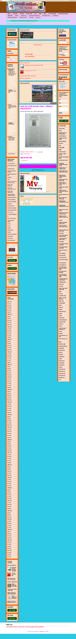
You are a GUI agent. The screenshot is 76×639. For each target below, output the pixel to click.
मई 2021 (9, 466)
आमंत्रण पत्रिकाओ (62, 141)
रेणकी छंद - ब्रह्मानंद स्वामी (25, 78)
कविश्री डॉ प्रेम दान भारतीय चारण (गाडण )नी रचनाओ (63, 191)
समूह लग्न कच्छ (62, 360)
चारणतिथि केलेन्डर (62, 282)
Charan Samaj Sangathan (11, 69)
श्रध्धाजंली (61, 354)
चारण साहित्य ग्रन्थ (62, 265)
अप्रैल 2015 (9, 314)
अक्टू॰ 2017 (9, 377)
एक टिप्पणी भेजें (24, 160)
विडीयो (45, 13)
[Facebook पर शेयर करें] (41, 152)
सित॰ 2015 (9, 324)
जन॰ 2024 (9, 525)
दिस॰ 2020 (9, 456)
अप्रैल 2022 (9, 487)
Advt (60, 379)
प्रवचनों (60, 315)
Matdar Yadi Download (10, 185)
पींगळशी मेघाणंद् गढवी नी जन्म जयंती (14, 585)
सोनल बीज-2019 (62, 373)
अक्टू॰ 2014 (9, 301)
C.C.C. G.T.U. (10, 212)
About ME (31, 17)
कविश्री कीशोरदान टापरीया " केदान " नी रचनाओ (63, 184)
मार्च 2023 (9, 508)
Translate (63, 55)
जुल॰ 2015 (9, 320)
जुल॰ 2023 (9, 517)
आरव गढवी (61, 143)
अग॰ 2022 (9, 496)
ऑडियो (40, 13)
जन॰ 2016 (9, 333)
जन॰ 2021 (9, 458)
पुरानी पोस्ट (53, 166)
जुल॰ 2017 (9, 370)
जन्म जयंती (61, 286)
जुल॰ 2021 (9, 471)
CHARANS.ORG (10, 168)
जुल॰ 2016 (9, 345)
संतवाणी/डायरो (61, 356)
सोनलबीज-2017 (62, 377)
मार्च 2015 (9, 312)
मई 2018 (9, 391)
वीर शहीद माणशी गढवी (63, 346)
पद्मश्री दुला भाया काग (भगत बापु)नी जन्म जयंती (34, 65)
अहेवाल (60, 130)
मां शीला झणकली (11, 124)
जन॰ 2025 (9, 542)
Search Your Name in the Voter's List (12, 182)
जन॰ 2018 (9, 383)
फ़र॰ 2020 (9, 435)
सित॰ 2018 (9, 399)
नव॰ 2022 (9, 502)
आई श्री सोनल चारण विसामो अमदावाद (63, 133)
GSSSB (9, 232)
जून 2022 (9, 491)
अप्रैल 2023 (9, 510)
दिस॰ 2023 (9, 523)
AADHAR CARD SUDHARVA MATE (11, 195)
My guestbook (10, 53)
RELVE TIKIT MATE (11, 218)
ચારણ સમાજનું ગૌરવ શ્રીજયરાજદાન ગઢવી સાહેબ (12, 107)
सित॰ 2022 (9, 498)
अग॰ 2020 (9, 448)
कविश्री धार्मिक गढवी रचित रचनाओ (63, 198)
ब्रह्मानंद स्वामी (61, 317)
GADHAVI (9, 177)
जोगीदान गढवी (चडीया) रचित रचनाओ (32, 51)
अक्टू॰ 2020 (9, 452)
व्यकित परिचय (61, 348)
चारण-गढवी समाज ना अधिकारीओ (63, 272)
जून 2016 (9, 343)
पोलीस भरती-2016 (62, 311)
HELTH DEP (10, 238)
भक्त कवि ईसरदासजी (63, 319)
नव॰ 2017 (9, 379)
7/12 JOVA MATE (11, 163)
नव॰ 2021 (9, 479)
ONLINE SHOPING (11, 199)
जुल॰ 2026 (9, 556)
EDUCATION (10, 236)
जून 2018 (9, 393)
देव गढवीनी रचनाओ (62, 295)
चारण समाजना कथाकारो (63, 259)
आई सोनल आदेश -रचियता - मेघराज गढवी (28, 76)
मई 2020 (9, 441)
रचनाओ (60, 331)
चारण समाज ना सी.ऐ (62, 257)
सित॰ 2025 (9, 550)
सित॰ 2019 (9, 425)
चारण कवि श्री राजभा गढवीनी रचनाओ (63, 239)
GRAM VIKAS (10, 230)
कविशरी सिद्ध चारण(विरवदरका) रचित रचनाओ (63, 164)
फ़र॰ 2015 (9, 310)
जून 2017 (9, 368)
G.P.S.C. (9, 225)
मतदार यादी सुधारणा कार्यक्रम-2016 (62, 329)
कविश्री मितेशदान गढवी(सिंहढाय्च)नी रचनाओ (64, 202)
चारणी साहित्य (15, 13)
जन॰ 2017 (9, 358)
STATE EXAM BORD (11, 208)
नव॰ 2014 (9, 303)
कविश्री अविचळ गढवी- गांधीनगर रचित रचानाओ (63, 172)
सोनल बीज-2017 (62, 371)
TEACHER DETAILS (46, 15)
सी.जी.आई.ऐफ (61, 363)
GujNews (10, 136)
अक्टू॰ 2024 (9, 540)
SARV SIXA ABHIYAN (12, 234)
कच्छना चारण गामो (62, 151)
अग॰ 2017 (9, 372)
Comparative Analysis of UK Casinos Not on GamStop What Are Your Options (12, 73)
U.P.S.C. (9, 223)
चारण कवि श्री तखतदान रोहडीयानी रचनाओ (63, 236)
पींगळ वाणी (61, 307)
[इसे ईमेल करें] (38, 152)
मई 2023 (9, 512)
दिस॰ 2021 (9, 481)
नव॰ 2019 (9, 429)
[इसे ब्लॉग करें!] (39, 152)
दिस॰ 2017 (9, 381)
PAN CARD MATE (11, 240)
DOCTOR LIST (23, 15)
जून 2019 (9, 418)
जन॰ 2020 (9, 433)
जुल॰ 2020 (9, 445)
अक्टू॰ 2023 (9, 519)
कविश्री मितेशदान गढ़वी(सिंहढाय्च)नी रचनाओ (64, 206)
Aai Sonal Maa (11, 153)
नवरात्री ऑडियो (62, 303)
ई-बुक (35, 13)
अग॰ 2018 (9, 397)
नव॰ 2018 (9, 404)
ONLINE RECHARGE (11, 210)
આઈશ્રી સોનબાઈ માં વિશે (30, 70)
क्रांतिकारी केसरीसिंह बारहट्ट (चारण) (63, 223)
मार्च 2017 (9, 362)
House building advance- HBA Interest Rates (11, 138)
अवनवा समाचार (27, 153)
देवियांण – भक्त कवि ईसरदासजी (62, 298)
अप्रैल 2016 (9, 339)
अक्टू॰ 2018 (9, 402)
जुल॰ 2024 (9, 533)
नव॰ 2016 (9, 353)
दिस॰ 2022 (9, 504)
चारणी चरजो (61, 284)
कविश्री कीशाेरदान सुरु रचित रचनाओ (63, 180)
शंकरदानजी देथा (62, 350)
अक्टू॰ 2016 (9, 351)
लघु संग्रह (61, 333)
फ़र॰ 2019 (9, 410)
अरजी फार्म (16, 15)
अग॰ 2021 (9, 473)
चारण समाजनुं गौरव (62, 262)
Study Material (55, 15)
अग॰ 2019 (9, 423)
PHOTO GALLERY (23, 17)
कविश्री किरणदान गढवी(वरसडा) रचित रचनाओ (62, 176)
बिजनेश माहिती (10, 15)
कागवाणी (60, 220)
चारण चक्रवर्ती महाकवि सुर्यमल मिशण (63, 248)
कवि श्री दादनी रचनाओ (63, 160)
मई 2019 (9, 416)
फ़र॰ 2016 (9, 335)
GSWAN (9, 227)
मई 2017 (9, 366)
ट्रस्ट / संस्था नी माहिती (52, 13)
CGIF (8, 179)
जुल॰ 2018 (9, 395)
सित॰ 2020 (9, 450)
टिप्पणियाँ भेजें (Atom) (40, 170)
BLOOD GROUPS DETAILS (34, 15)
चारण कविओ (61, 241)
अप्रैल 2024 (9, 529)
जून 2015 (9, 318)
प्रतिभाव (60, 313)
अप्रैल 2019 (9, 414)
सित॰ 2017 (9, 374)
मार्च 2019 (9, 412)
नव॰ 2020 (9, 454)
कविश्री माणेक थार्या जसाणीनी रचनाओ (62, 168)
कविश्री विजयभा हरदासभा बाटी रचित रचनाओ (63, 213)
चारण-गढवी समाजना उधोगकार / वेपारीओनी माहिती (63, 275)
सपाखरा (60, 358)
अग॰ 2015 (9, 322)
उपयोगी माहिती (61, 147)
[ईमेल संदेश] (36, 151)
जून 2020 (9, 443)
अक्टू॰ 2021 (9, 477)
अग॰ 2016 (9, 347)
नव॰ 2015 (9, 328)
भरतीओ (60, 326)
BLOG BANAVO (10, 205)
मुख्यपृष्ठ (9, 13)
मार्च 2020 (9, 437)
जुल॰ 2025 (9, 548)
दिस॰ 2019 (9, 431)
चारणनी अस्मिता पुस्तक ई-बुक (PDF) (14, 597)
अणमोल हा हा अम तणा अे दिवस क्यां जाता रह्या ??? (12, 602)
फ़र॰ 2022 (9, 485)
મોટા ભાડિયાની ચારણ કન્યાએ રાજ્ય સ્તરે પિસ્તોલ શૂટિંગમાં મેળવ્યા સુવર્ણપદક (25, 627)
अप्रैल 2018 (9, 389)
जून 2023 (9, 514)
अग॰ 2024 (9, 535)
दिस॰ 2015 (9, 331)
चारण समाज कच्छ (62, 255)
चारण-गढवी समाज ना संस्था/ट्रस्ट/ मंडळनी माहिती (63, 268)
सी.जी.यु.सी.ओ (61, 365)
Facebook (9, 203)
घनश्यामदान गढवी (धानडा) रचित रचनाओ (64, 231)
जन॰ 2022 (9, 483)
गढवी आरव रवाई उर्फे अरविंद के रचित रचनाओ (63, 226)
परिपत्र (60, 305)
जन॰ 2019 (9, 408)
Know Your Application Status (11, 188)
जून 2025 (9, 546)
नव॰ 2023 (9, 521)
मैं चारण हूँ (10, 90)
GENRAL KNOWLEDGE (12, 17)
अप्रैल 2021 (9, 464)
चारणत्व (9, 104)
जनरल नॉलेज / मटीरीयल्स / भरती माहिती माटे (34, 53)
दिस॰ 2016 (9, 356)
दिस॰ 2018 (9, 406)
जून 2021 (9, 469)
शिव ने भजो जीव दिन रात (25, 62)
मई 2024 (9, 531)
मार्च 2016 (9, 337)
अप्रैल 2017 (9, 364)
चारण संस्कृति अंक (62, 253)
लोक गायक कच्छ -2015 (63, 338)
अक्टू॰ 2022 (9, 500)
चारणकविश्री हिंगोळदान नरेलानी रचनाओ (63, 279)
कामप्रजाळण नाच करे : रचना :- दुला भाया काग (11, 579)
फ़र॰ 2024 (9, 527)
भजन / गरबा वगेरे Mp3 (29, 49)
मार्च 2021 (9, 462)
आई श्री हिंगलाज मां (62, 136)
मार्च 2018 (9, 387)
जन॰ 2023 (9, 506)
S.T (8, 216)
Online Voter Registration (10, 192)
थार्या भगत (61, 293)
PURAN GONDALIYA (11, 197)
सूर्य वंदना (60, 367)
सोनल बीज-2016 (62, 369)
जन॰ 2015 (9, 308)
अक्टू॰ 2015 (9, 326)
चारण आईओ (22, 13)
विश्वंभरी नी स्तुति (62, 344)
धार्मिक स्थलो (61, 301)
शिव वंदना (61, 352)
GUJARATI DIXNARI (11, 201)
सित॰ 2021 (9, 475)
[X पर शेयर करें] (40, 152)
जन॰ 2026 (9, 552)
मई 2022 (9, 489)
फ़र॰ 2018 (9, 385)
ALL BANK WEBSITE (12, 214)
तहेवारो (60, 291)
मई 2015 (9, 316)
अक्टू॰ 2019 (9, 427)
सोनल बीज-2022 (62, 375)
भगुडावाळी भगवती (62, 322)
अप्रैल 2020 (9, 439)
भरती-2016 (61, 324)
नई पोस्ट (22, 166)
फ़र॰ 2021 (9, 460)
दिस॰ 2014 (9, 305)
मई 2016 (9, 341)
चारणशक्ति (10, 123)
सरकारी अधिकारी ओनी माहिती (63, 13)
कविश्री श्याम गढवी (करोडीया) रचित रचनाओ (63, 217)
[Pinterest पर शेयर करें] (42, 152)
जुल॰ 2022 (9, 494)
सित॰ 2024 (9, 538)
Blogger (41, 631)
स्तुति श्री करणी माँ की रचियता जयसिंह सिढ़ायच (11, 593)
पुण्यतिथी (60, 309)
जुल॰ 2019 (9, 420)
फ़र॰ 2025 (9, 544)
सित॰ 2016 (9, 349)
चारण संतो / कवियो (29, 13)
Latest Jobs (38, 17)
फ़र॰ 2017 (9, 360)
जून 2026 (9, 554)
